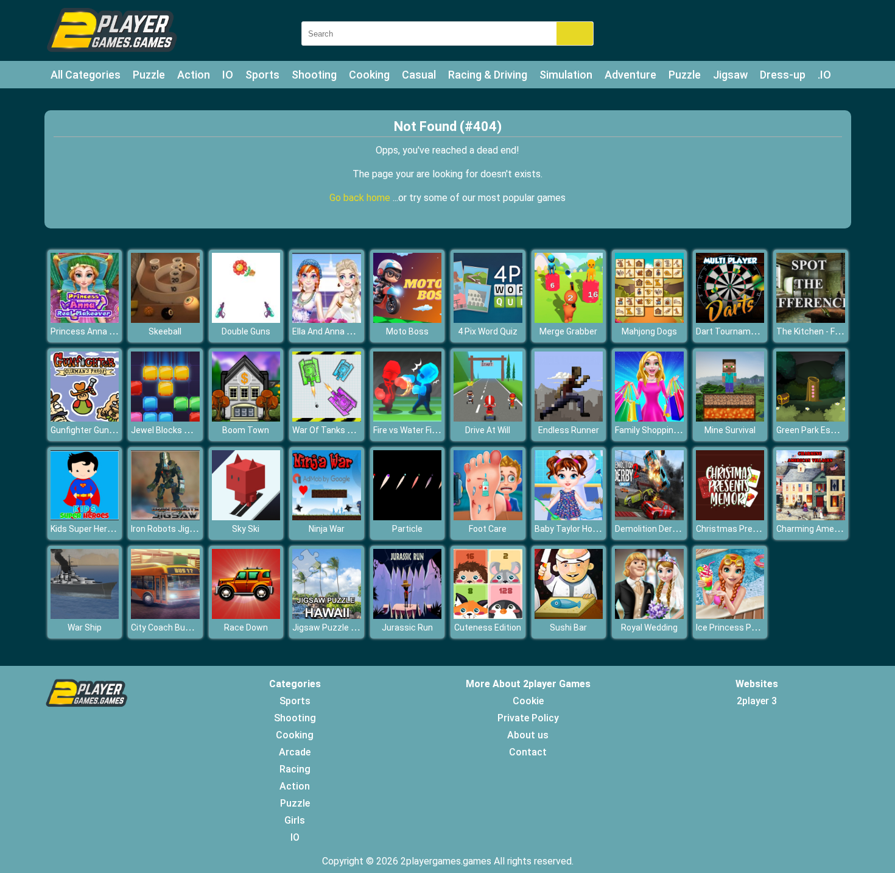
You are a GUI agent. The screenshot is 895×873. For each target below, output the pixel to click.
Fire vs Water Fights (411, 430)
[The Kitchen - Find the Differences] (810, 319)
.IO (824, 74)
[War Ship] (85, 615)
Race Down (246, 627)
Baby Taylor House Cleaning (588, 529)
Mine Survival (730, 430)
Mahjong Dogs (649, 331)
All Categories (86, 74)
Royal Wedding (649, 627)
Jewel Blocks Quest (169, 430)
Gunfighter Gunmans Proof (103, 430)
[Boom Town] (246, 418)
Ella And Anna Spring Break (344, 331)
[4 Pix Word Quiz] (488, 319)
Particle (407, 529)
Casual (419, 74)
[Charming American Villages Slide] (810, 517)
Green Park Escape (813, 430)
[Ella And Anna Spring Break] (326, 319)
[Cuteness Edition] (488, 615)
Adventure (630, 74)
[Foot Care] (488, 517)
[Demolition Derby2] (649, 517)
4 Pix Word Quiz (488, 331)
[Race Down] (246, 615)
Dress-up (783, 74)
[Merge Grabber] (569, 319)
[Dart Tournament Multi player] (730, 319)
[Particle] (407, 517)
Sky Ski (245, 529)
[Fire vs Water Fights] (407, 418)
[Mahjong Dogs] (649, 319)
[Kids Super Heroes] (85, 517)
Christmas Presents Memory (753, 529)
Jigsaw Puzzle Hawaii (334, 627)
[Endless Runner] (569, 418)
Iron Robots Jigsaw (168, 529)
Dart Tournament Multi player (753, 331)
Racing (295, 769)
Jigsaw (730, 74)
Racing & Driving (487, 74)
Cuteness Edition (487, 627)
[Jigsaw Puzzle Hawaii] (326, 615)
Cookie (528, 701)
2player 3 (757, 701)
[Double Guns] (246, 319)
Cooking (369, 74)
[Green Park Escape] (810, 418)
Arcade (295, 752)
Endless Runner (568, 430)
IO (227, 74)
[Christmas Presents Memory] (730, 517)
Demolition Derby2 (650, 529)
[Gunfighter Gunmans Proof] (85, 418)
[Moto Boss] (407, 319)
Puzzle (149, 74)
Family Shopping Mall (655, 430)
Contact (528, 752)
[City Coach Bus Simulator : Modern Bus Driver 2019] (165, 615)
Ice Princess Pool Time (740, 627)
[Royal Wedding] (649, 615)
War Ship (85, 627)
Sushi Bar (568, 627)
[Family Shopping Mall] (649, 418)
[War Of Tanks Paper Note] (326, 418)
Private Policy (528, 718)
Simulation (565, 74)
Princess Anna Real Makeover (108, 331)
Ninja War (327, 529)
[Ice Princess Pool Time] (730, 615)
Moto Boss (407, 331)
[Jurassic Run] (407, 615)
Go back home (361, 197)
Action (193, 74)
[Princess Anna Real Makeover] (85, 319)
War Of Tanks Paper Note (341, 430)
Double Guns (246, 331)
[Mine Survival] (730, 418)
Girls (294, 820)
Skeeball (165, 331)
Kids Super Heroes (86, 529)
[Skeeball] (165, 319)
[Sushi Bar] (569, 615)
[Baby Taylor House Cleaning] (569, 517)
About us (528, 735)
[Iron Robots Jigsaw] (165, 517)
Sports (262, 74)
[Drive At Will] (488, 418)
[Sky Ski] (246, 517)
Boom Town (245, 430)
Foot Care (488, 529)
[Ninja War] (326, 517)
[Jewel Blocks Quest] (165, 418)
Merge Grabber (568, 331)
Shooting (314, 74)
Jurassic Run (407, 627)
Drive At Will (487, 430)
